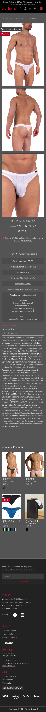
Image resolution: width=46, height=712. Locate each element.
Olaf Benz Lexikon (9, 631)
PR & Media (6, 683)
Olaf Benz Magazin (9, 676)
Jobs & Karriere (7, 680)
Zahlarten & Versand (10, 637)
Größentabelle (23, 272)
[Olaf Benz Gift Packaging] (34, 506)
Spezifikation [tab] (8, 328)
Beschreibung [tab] (9, 324)
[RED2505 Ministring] (11, 464)
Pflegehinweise (10, 333)
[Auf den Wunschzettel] (18, 474)
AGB (21, 709)
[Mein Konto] (25, 8)
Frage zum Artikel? (23, 283)
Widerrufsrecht (30, 709)
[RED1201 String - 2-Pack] (11, 506)
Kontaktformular (8, 666)
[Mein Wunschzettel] (30, 8)
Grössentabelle (7, 634)
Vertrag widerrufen (12, 688)
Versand (32, 267)
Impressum (13, 709)
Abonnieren (23, 582)
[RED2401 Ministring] (34, 464)
